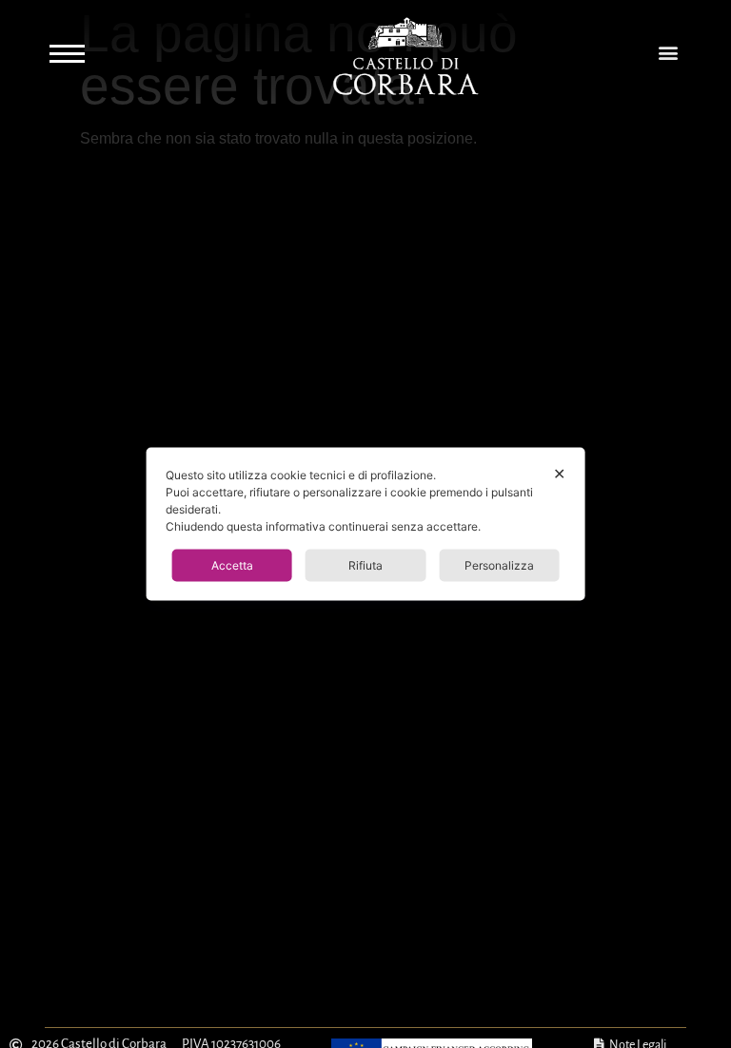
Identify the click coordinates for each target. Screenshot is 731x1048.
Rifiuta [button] (365, 565)
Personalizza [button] (499, 565)
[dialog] (366, 524)
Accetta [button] (232, 565)
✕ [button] (559, 473)
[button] (667, 52)
